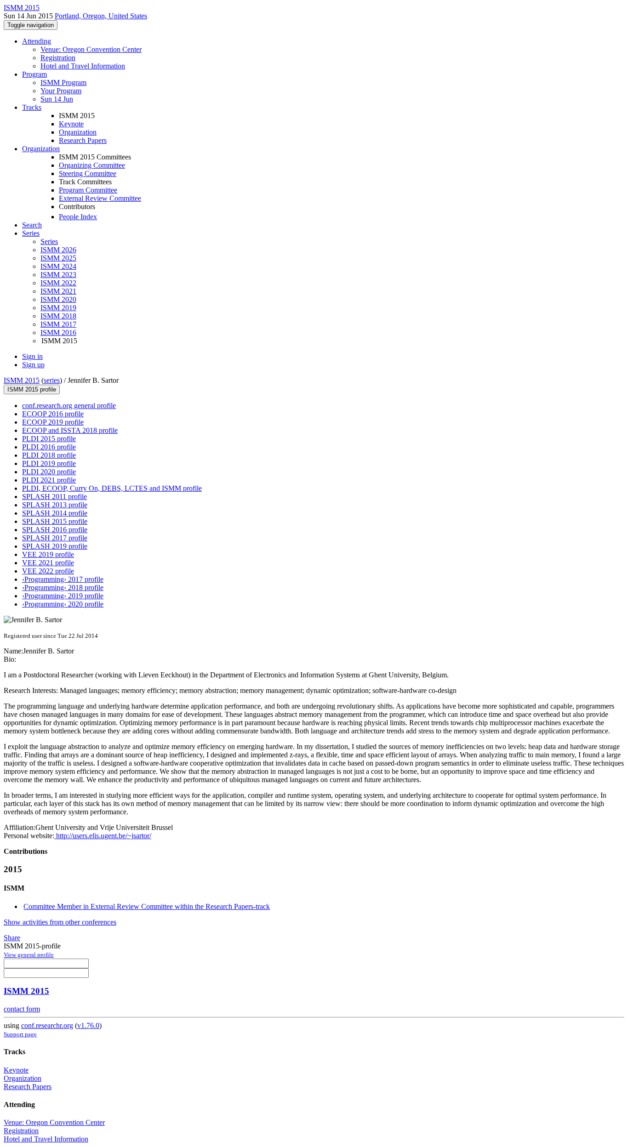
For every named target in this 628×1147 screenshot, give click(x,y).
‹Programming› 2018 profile (62, 587)
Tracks (31, 107)
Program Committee (88, 190)
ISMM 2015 (22, 380)
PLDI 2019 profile (49, 463)
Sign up (33, 365)
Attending (36, 41)
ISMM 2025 (58, 258)
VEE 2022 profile (48, 571)
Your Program (60, 91)
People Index (78, 217)
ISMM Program (63, 82)
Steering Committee (87, 173)
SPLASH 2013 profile (54, 505)
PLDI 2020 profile (49, 472)
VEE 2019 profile (48, 554)
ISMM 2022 (58, 283)
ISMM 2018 (58, 316)
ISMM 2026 (58, 250)
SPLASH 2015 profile (54, 521)
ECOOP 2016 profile (53, 414)
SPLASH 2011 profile (54, 496)
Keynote (71, 124)
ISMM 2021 (58, 291)
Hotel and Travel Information (82, 66)
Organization (78, 132)
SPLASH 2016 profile (54, 530)
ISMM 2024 (58, 266)
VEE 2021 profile (48, 563)
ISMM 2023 (58, 274)
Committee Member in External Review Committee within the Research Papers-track (146, 906)
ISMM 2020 (58, 299)
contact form (22, 1009)
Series (49, 241)
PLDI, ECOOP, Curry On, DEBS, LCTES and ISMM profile (112, 488)
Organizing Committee (92, 165)
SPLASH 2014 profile (54, 513)
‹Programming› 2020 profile (62, 604)
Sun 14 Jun (56, 99)
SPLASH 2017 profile (54, 538)
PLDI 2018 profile (49, 455)
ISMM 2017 (58, 324)
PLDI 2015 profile (49, 439)
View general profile (29, 954)
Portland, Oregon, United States (101, 16)
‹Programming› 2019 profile (62, 596)
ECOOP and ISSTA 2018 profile (70, 430)
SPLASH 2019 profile (54, 546)
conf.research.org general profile (69, 405)
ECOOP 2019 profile (53, 422)
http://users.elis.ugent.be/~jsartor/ (102, 836)
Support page (20, 1034)
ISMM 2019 (58, 308)
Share (12, 938)
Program (34, 74)
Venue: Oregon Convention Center (91, 49)
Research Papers (83, 140)
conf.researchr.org (47, 1025)
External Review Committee (100, 198)
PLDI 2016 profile (49, 447)
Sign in (32, 356)
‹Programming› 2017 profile (62, 579)
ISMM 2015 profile (31, 389)
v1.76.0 (88, 1025)
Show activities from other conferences (60, 922)
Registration (57, 58)
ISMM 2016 (58, 332)
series (52, 380)
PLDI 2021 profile (49, 480)
